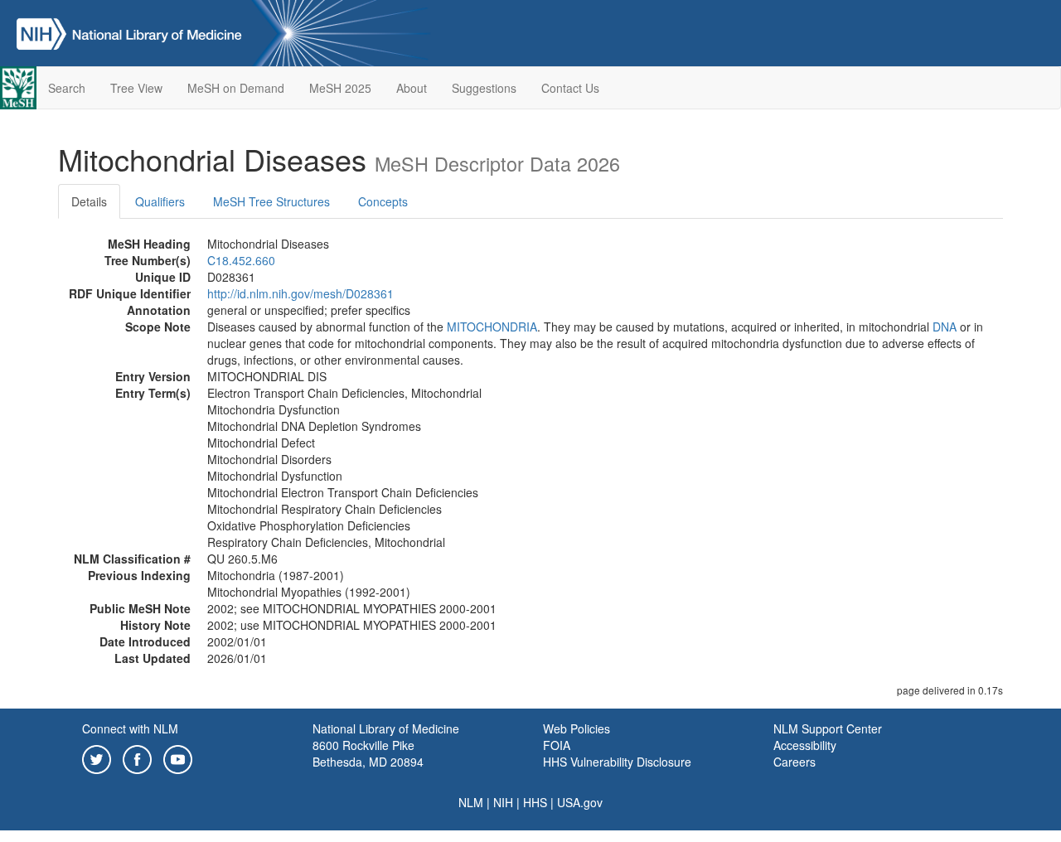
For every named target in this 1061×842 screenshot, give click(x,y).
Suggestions (484, 88)
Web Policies (576, 728)
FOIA (556, 745)
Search (66, 88)
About (411, 88)
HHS (535, 802)
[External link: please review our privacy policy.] (96, 757)
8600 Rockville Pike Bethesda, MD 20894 (368, 753)
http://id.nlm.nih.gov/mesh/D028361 (300, 293)
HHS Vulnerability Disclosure (617, 761)
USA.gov (580, 802)
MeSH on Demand (235, 88)
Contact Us (570, 88)
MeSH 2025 (340, 88)
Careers (794, 761)
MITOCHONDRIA (492, 326)
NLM (470, 802)
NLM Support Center (827, 728)
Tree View (136, 88)
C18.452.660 (241, 260)
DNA (945, 326)
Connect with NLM (130, 728)
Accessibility (804, 745)
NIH (503, 802)
